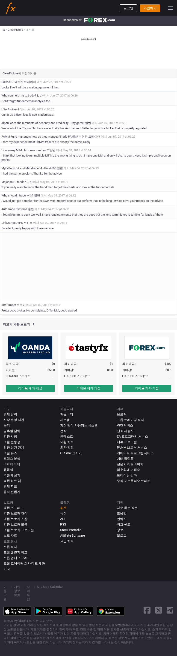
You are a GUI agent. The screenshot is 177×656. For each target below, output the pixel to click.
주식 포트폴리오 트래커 (133, 481)
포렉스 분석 (11, 458)
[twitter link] (158, 610)
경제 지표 (10, 486)
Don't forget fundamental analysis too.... (27, 101)
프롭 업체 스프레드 (17, 558)
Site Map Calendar (50, 587)
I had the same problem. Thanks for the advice (31, 173)
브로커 (21, 305)
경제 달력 (10, 414)
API (62, 519)
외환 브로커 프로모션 (18, 530)
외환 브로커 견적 (15, 513)
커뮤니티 (66, 414)
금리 (6, 425)
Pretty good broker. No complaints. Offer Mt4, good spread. (39, 310)
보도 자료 (10, 535)
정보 (120, 530)
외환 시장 (10, 436)
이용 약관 (5, 593)
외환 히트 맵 (12, 481)
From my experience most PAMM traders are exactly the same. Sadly (45, 142)
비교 (6, 569)
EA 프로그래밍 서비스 (132, 436)
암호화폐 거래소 (128, 470)
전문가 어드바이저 (130, 464)
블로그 (122, 535)
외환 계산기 (11, 475)
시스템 (65, 420)
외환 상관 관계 (13, 447)
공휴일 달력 (11, 431)
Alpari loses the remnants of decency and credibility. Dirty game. (42, 123)
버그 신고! (124, 524)
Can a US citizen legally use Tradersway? (27, 114)
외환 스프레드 (13, 508)
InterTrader (8, 305)
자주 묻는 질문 (127, 508)
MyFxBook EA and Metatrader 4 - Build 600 (28, 168)
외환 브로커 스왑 (15, 519)
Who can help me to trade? (18, 95)
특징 (63, 513)
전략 (63, 431)
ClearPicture (10, 73)
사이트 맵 (28, 593)
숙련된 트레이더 (25, 82)
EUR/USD (7, 82)
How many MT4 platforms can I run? (25, 150)
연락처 (122, 519)
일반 (40, 95)
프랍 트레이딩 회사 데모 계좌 (24, 563)
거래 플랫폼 (125, 458)
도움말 (122, 513)
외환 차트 (67, 442)
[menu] (170, 8)
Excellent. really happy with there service (27, 228)
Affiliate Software (72, 535)
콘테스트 (66, 436)
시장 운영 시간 (13, 420)
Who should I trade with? (17, 195)
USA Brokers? (10, 109)
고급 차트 (67, 541)
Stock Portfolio (70, 530)
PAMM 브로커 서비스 (132, 447)
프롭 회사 (10, 547)
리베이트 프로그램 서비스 (135, 453)
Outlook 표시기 (71, 453)
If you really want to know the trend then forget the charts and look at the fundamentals (57, 187)
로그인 (128, 8)
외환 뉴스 (10, 453)
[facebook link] (147, 610)
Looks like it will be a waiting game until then (30, 87)
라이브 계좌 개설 (30, 388)
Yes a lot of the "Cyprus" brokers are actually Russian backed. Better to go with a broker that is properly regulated (74, 128)
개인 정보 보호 (17, 591)
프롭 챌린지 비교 (15, 552)
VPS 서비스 (24, 222)
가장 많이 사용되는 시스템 (79, 425)
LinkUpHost (9, 222)
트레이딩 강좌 (127, 475)
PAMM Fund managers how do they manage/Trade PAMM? (39, 136)
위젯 (63, 508)
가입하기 (150, 8)
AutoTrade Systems (14, 209)
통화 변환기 (11, 492)
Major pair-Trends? (13, 182)
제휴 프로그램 (127, 442)
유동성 (8, 470)
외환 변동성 (11, 442)
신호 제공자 (125, 431)
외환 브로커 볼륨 (15, 524)
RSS (63, 524)
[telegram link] (170, 610)
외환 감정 (67, 447)
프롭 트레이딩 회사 (130, 420)
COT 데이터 (11, 464)
